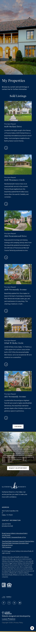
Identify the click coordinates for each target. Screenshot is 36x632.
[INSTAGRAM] (9, 603)
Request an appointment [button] (18, 468)
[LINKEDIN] (14, 603)
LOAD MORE (18, 426)
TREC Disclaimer (6, 547)
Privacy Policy (18, 622)
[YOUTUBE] (20, 603)
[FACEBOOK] (3, 603)
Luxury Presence (8, 619)
